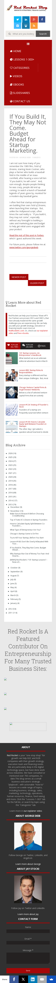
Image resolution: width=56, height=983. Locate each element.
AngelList (27, 858)
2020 (10, 477)
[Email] (42, 979)
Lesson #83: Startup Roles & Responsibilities (31, 371)
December (15, 507)
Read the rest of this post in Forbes (26, 235)
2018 (10, 485)
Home (17, 51)
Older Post (37, 282)
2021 (10, 473)
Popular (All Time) (14, 346)
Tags (43, 345)
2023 (10, 465)
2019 (10, 481)
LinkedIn (39, 855)
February (14, 599)
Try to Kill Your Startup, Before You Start (27, 537)
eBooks (18, 84)
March (13, 595)
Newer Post (19, 277)
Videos (17, 76)
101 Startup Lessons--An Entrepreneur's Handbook (30, 354)
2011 (10, 613)
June (12, 583)
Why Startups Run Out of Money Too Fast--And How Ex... (29, 554)
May (12, 587)
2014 (10, 500)
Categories (21, 68)
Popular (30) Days (29, 346)
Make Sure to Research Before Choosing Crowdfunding (27, 514)
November (15, 511)
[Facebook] (14, 979)
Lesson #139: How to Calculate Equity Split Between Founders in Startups (32, 424)
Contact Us (21, 101)
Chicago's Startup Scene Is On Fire (24, 533)
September (15, 571)
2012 (10, 609)
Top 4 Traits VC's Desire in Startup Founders (28, 520)
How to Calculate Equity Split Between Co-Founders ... (27, 524)
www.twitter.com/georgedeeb (23, 247)
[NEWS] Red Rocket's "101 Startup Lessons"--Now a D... (28, 561)
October (14, 567)
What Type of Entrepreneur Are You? (25, 530)
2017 (10, 488)
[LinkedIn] (32, 979)
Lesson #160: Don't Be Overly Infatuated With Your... (29, 542)
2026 (10, 453)
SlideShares (21, 93)
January (13, 603)
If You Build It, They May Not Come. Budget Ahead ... (28, 548)
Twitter (30, 855)
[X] (23, 979)
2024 (10, 461)
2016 (10, 492)
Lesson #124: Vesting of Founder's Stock (33, 405)
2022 (10, 469)
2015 (10, 496)
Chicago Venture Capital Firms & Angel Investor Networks (32, 388)
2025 (10, 457)
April (12, 591)
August (13, 575)
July (12, 579)
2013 (10, 504)
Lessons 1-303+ (23, 59)
